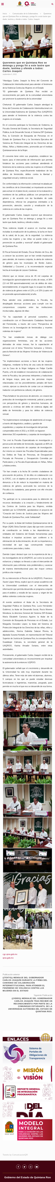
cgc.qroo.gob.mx (10, 954)
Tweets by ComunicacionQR (15, 1155)
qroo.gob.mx (8, 958)
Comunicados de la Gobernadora (25, 14)
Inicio (5, 14)
